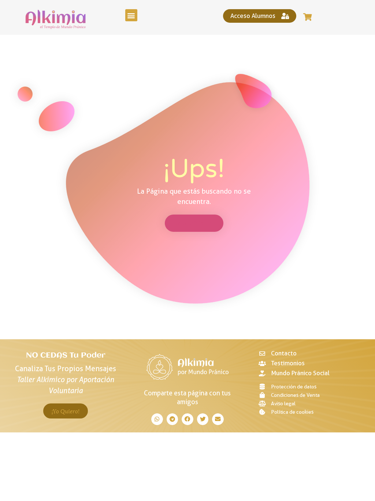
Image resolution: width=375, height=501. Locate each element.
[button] (131, 15)
